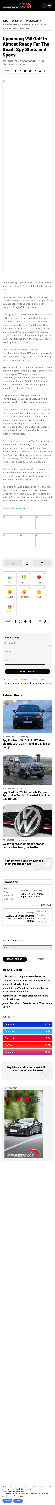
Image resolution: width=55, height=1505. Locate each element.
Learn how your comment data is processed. (27, 683)
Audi (18, 912)
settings (20, 1496)
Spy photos (38, 61)
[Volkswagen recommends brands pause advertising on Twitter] (27, 820)
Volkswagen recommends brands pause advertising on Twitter (23, 845)
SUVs (5, 788)
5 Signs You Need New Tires (32, 976)
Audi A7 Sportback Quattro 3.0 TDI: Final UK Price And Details (20, 918)
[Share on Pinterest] (30, 70)
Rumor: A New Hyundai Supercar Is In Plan (32, 895)
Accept (7, 1501)
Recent (40, 959)
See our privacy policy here (13, 1491)
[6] (43, 539)
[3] (43, 522)
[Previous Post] (11, 894)
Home (5, 21)
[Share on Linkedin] (35, 70)
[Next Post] (44, 917)
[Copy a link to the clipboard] (44, 70)
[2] (27, 522)
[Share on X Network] (20, 70)
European (17, 21)
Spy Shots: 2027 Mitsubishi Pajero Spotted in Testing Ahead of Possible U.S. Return (26, 795)
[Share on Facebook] (15, 70)
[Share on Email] (39, 70)
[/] (44, 5)
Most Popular (14, 959)
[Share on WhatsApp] (25, 70)
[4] (11, 539)
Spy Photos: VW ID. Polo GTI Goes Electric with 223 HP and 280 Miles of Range (26, 743)
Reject (18, 1501)
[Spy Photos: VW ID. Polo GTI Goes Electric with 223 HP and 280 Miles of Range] (27, 716)
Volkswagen (32, 21)
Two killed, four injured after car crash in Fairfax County (27, 982)
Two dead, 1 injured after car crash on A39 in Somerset (25, 990)
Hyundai (24, 890)
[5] (27, 539)
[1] (11, 522)
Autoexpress (18, 508)
